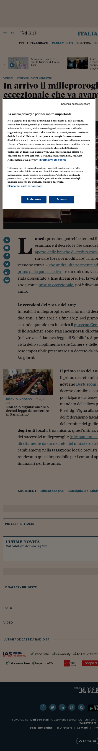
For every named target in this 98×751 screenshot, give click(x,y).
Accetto (62, 199)
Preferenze (34, 199)
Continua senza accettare (75, 104)
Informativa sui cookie (52, 159)
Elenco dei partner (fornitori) (25, 186)
